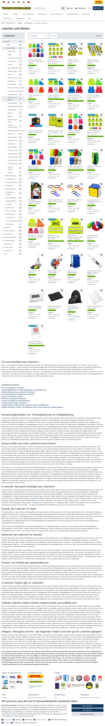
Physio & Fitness (28, 14)
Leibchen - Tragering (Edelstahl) (94, 167)
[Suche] (63, 8)
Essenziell (8, 719)
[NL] (24, 2)
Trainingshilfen (28, 23)
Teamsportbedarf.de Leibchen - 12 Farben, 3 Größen (36, 61)
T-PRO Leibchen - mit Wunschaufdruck (55, 96)
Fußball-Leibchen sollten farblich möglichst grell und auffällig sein (25, 405)
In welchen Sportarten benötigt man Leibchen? (18, 394)
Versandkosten (32, 73)
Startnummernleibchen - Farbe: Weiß (94, 307)
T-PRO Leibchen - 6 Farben (34, 96)
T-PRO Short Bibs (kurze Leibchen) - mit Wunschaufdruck (74, 97)
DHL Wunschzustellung (59, 719)
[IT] (19, 2)
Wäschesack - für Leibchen (34, 271)
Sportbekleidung (72, 14)
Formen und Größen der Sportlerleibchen (16, 401)
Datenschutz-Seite (12, 716)
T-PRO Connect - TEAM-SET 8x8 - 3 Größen (93, 61)
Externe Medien (42, 719)
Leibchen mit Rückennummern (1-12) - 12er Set (55, 61)
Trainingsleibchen (37, 502)
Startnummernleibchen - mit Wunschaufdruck (35, 342)
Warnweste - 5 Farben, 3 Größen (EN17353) (35, 236)
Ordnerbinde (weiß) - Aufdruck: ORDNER (35, 307)
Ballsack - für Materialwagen (72, 271)
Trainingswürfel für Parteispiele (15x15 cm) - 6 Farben (95, 201)
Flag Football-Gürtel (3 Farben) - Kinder (74, 200)
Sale (29, 18)
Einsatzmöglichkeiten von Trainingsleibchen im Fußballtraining (24, 390)
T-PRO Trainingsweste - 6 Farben (55, 167)
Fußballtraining (48, 365)
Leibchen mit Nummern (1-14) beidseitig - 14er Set (55, 132)
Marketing (29, 719)
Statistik (18, 719)
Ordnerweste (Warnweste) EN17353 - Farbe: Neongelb (75, 237)
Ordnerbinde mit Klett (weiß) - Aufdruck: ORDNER (94, 272)
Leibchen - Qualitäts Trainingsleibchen (74, 131)
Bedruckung (86, 14)
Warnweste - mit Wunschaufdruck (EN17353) (53, 237)
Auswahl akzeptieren (87, 714)
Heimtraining (42, 14)
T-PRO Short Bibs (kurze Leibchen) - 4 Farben (94, 97)
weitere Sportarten (57, 14)
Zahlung (4, 697)
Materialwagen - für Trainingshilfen (54, 271)
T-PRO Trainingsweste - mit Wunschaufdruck (75, 167)
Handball (15, 14)
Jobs (55, 697)
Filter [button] (99, 36)
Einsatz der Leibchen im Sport (12, 396)
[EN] (9, 2)
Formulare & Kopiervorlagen (37, 697)
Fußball (5, 14)
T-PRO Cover (7, 18)
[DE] (4, 2)
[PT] (28, 2)
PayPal (7, 722)
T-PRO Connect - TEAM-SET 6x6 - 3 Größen (73, 61)
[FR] (13, 2)
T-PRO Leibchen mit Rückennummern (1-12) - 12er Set (94, 132)
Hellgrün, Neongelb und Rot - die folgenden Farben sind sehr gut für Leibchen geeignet (32, 407)
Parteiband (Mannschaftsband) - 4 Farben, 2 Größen (35, 201)
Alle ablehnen (87, 710)
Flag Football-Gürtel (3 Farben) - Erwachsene (55, 200)
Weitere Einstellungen (30, 722)
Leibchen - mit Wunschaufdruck (33, 167)
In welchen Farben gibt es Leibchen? (15, 403)
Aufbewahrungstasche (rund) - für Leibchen (35, 131)
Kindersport (20, 18)
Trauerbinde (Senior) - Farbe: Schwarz (55, 307)
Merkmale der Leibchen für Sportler (14, 398)
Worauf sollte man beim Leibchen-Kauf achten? (18, 392)
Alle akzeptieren (87, 706)
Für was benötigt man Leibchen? (13, 388)
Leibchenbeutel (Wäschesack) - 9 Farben (93, 237)
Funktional (17, 722)
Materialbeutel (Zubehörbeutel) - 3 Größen (73, 308)
